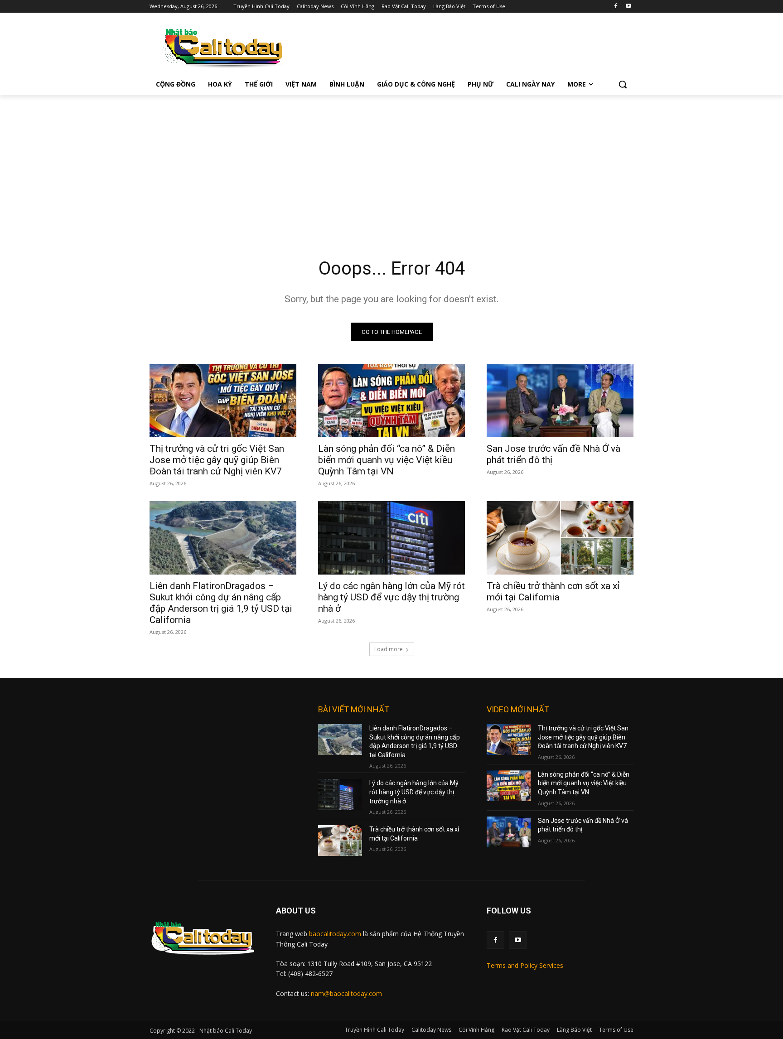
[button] (622, 84)
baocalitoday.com (335, 933)
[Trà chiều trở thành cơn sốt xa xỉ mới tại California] (560, 538)
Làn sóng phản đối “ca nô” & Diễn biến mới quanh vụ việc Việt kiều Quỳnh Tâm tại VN (386, 460)
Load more (388, 649)
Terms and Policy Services (525, 965)
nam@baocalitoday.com (346, 993)
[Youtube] (628, 6)
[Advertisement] (391, 163)
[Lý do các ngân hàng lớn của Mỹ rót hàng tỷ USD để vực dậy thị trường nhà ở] (391, 538)
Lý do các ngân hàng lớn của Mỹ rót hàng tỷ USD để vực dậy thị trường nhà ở (391, 597)
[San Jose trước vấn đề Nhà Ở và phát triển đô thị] (560, 400)
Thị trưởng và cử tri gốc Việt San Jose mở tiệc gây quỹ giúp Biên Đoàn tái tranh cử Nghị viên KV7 (217, 460)
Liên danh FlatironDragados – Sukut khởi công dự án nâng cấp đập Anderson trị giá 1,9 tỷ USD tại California (221, 602)
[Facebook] (615, 6)
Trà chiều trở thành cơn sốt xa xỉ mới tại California (553, 591)
